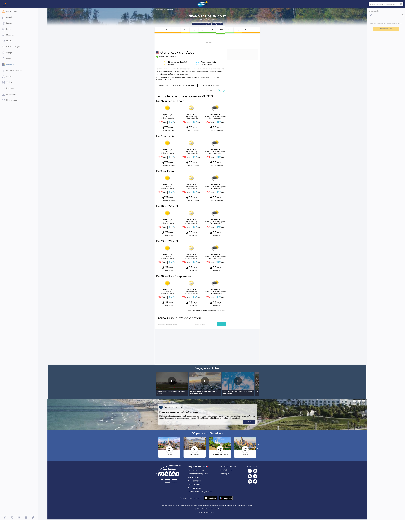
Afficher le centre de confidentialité (208, 509)
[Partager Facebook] (215, 90)
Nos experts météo (196, 470)
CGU (176, 506)
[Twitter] (255, 471)
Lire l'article (248, 422)
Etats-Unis (162, 9)
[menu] (4, 4)
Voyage (157, 9)
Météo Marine (226, 470)
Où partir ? (217, 24)
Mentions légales (167, 506)
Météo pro (224, 473)
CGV (181, 506)
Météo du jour (163, 85)
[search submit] (401, 4)
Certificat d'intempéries (198, 473)
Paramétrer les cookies (245, 505)
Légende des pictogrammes (200, 491)
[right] (257, 382)
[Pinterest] (250, 481)
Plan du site (188, 506)
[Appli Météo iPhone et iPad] (210, 498)
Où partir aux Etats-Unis (210, 85)
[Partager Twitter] (219, 90)
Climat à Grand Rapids (201, 24)
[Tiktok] (255, 481)
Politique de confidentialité (227, 506)
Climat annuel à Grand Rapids (184, 85)
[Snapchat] (250, 476)
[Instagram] (255, 476)
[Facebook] (250, 471)
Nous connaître (194, 481)
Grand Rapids (170, 9)
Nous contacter (194, 488)
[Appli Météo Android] (226, 498)
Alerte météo (193, 477)
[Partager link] (224, 90)
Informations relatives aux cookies (205, 506)
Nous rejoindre (194, 484)
